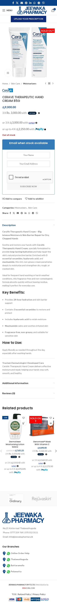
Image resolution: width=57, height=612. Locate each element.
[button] (23, 423)
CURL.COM (28, 588)
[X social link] (17, 3)
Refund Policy (24, 594)
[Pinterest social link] (26, 3)
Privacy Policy (39, 594)
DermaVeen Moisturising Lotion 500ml (15, 444)
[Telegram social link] (39, 3)
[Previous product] (45, 83)
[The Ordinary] (15, 498)
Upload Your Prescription (28, 19)
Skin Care (15, 83)
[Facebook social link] (13, 3)
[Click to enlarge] (8, 73)
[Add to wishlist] (23, 418)
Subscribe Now (28, 186)
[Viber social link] (43, 3)
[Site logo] (32, 10)
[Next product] (53, 83)
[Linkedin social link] (30, 3)
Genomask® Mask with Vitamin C (42, 443)
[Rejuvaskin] (42, 498)
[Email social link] (21, 3)
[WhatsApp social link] (35, 3)
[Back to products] (49, 83)
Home (5, 83)
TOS (14, 594)
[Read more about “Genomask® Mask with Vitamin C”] (50, 423)
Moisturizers (29, 83)
